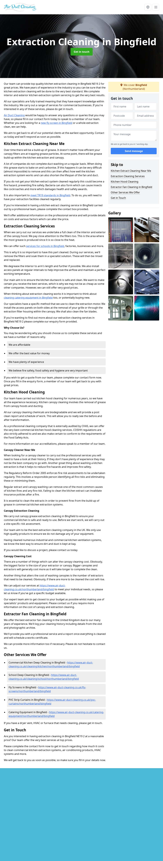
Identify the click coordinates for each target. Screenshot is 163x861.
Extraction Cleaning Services (128, 176)
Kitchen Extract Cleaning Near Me (131, 171)
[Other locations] (148, 7)
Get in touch (81, 51)
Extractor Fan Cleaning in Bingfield (131, 187)
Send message (134, 151)
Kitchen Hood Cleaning (124, 181)
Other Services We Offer (125, 192)
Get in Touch (118, 198)
